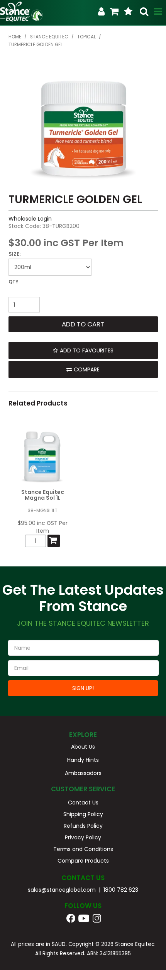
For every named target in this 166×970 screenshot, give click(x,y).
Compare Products (83, 861)
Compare (87, 369)
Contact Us (83, 802)
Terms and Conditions (83, 849)
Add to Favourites (86, 350)
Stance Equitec (49, 37)
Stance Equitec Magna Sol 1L (42, 495)
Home (14, 37)
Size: (14, 254)
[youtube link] (89, 918)
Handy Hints (83, 760)
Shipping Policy (83, 814)
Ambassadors (83, 773)
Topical (86, 37)
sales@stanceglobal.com (62, 890)
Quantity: (83, 287)
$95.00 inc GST (38, 523)
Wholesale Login (30, 219)
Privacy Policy (83, 837)
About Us (83, 747)
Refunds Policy (83, 826)
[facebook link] (70, 918)
